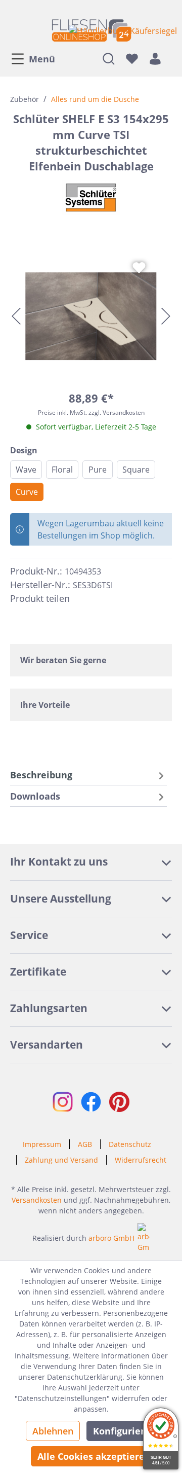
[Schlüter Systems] (91, 197)
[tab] (88, 774)
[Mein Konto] (155, 58)
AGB (85, 1144)
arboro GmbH (111, 1238)
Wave (26, 469)
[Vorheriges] (16, 316)
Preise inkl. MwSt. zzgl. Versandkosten (91, 412)
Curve (27, 491)
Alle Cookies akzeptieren (94, 1456)
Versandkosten (37, 1200)
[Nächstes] (166, 316)
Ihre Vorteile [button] (45, 704)
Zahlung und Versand (61, 1160)
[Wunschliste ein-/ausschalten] (139, 267)
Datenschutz (130, 1144)
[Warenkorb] (169, 58)
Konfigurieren (124, 1431)
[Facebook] (82, 599)
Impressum (42, 1144)
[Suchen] (108, 58)
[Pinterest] (100, 599)
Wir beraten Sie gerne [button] (63, 660)
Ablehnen (52, 1431)
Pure (97, 469)
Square (136, 469)
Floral (62, 469)
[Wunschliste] (132, 58)
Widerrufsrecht (140, 1160)
